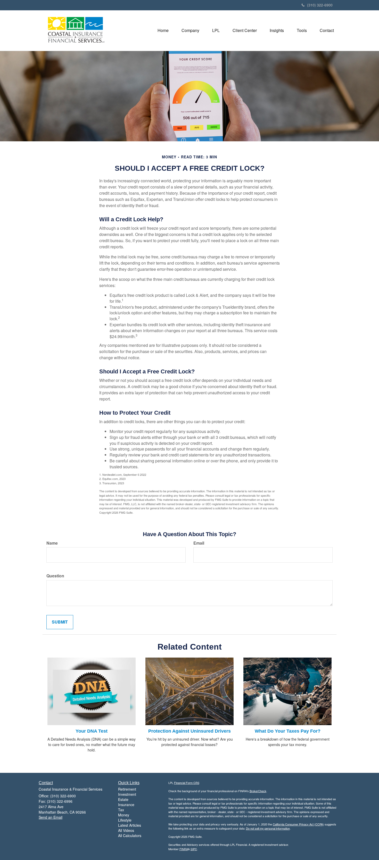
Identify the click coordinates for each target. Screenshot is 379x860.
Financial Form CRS (186, 783)
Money (123, 814)
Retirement (127, 789)
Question (55, 576)
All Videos (126, 830)
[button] (190, 30)
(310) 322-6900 (320, 4)
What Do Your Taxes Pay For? (287, 731)
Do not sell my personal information (268, 828)
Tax (121, 809)
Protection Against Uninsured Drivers (189, 731)
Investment (127, 794)
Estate (123, 799)
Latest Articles (129, 825)
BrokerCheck (258, 791)
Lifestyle (124, 820)
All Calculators (129, 835)
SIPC (194, 849)
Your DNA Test (92, 731)
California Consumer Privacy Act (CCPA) (298, 824)
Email (198, 543)
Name (52, 543)
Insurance (126, 804)
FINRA (183, 849)
